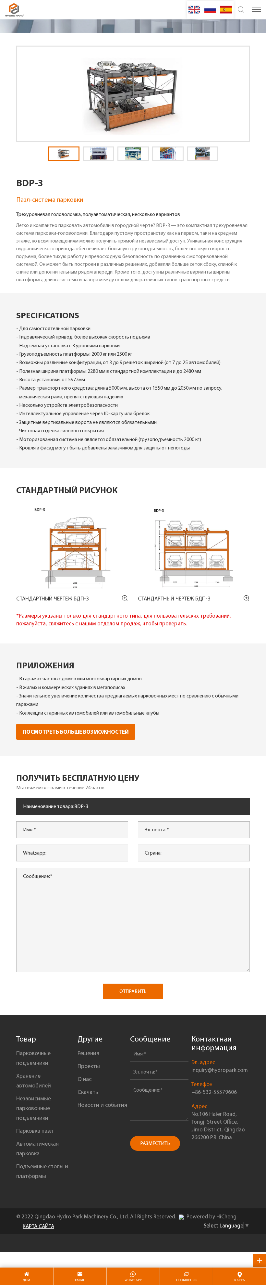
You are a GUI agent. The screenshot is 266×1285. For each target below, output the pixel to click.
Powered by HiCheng (211, 1216)
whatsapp (133, 1280)
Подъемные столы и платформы (42, 1171)
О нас (84, 1079)
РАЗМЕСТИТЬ (155, 1143)
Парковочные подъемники (33, 1058)
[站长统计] (181, 1216)
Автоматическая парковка (37, 1148)
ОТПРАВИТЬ (133, 991)
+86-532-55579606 (214, 1092)
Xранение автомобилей (33, 1080)
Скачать (88, 1092)
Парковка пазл (34, 1130)
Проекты (89, 1066)
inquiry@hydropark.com (219, 1070)
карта (239, 1280)
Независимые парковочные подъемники (33, 1108)
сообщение (186, 1280)
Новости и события (102, 1104)
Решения (88, 1053)
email (80, 1280)
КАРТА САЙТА (38, 1226)
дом (26, 1280)
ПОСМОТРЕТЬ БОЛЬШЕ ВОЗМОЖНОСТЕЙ (76, 731)
